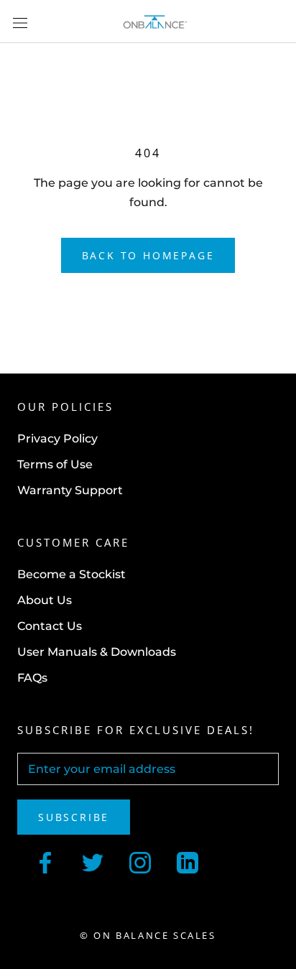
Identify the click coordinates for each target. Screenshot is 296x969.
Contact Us (49, 626)
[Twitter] (92, 861)
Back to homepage (148, 255)
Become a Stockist (71, 574)
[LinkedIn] (187, 861)
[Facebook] (45, 861)
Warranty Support (70, 490)
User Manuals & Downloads (96, 652)
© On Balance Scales (148, 935)
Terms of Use (55, 464)
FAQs (32, 678)
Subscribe (73, 817)
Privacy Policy (57, 438)
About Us (44, 600)
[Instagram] (140, 861)
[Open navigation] (20, 21)
